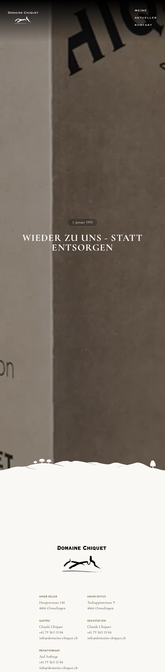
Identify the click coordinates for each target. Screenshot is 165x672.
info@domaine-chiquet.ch (58, 638)
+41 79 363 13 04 (51, 632)
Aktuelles (146, 17)
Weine (141, 10)
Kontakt (143, 25)
